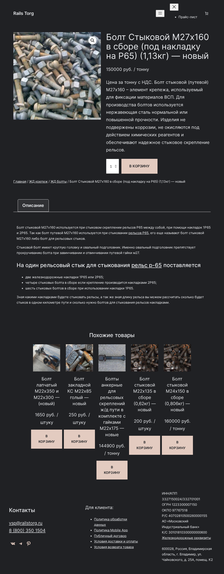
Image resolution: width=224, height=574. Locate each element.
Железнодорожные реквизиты (186, 538)
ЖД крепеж (38, 182)
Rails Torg (23, 13)
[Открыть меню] (160, 13)
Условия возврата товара (114, 547)
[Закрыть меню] (174, 7)
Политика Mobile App (111, 530)
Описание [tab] (33, 205)
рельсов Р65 (138, 233)
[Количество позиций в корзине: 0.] (207, 13)
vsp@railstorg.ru (25, 523)
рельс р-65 (146, 265)
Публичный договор (110, 536)
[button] (92, 40)
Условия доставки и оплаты (116, 541)
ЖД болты (59, 182)
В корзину (139, 166)
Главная (19, 182)
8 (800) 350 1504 (27, 530)
